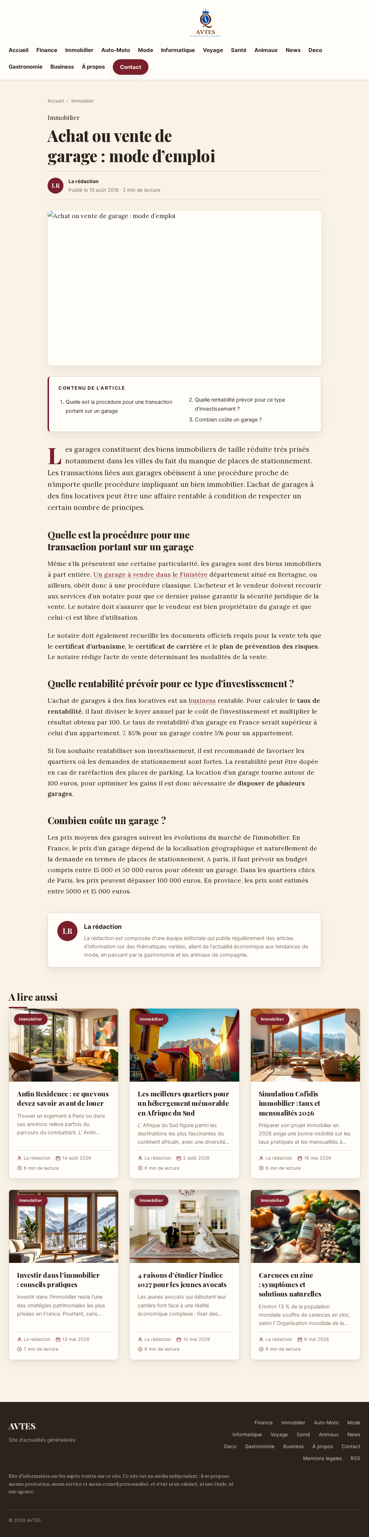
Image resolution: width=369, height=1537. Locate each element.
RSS (355, 1458)
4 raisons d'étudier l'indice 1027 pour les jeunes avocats (182, 1279)
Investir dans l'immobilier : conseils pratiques (58, 1279)
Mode (145, 50)
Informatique (178, 50)
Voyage (213, 50)
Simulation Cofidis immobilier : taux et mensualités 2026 (289, 1103)
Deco (315, 50)
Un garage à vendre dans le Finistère (150, 574)
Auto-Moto (115, 50)
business (202, 700)
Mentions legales (322, 1458)
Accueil (18, 50)
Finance (46, 50)
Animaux (266, 50)
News (293, 50)
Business (62, 66)
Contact (130, 67)
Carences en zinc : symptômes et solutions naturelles (290, 1284)
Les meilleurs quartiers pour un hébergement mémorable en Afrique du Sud (183, 1103)
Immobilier (79, 50)
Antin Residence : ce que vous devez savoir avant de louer (63, 1098)
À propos (93, 66)
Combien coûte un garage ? (228, 419)
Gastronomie (26, 66)
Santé (238, 50)
